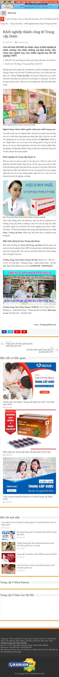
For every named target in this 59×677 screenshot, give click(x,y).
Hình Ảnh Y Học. (47, 641)
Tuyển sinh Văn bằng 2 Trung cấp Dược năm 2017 (24, 64)
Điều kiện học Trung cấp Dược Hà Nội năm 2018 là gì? (27, 452)
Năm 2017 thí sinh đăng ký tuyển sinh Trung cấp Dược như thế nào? (30, 60)
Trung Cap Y (27, 639)
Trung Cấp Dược (16, 24)
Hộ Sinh (37, 641)
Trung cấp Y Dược (7, 639)
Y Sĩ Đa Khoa (51, 639)
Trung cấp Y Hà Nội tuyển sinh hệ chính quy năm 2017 (19, 344)
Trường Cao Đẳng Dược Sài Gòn (36, 649)
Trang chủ (4, 24)
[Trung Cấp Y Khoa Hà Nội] (29, 5)
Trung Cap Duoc (39, 639)
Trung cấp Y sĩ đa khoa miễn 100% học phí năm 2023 (37, 554)
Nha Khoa (29, 641)
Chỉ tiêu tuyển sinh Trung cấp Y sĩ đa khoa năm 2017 (40, 350)
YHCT (3, 641)
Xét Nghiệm (10, 641)
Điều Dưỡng (20, 641)
